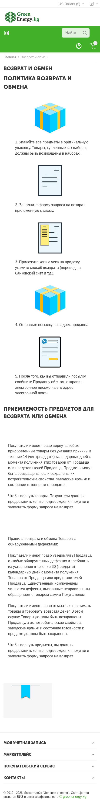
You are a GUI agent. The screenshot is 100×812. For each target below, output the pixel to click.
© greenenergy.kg (72, 796)
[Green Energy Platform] (20, 17)
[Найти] (85, 33)
